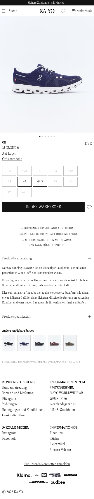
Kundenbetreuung (14, 387)
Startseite (9, 361)
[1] (8, 343)
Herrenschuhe (27, 361)
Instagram (9, 433)
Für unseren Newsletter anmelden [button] (47, 464)
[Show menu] (5, 11)
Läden (54, 438)
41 (40, 171)
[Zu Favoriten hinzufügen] (89, 206)
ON (4, 142)
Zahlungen (9, 404)
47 (9, 192)
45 (55, 181)
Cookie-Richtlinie (14, 415)
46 (70, 181)
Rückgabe (9, 399)
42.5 (70, 171)
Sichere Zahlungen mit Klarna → (47, 3)
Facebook (9, 438)
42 (55, 171)
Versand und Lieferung (17, 393)
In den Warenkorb (43, 206)
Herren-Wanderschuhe (52, 361)
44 (24, 181)
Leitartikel (57, 444)
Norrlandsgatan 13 (63, 404)
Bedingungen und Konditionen (23, 410)
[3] (39, 343)
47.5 (24, 192)
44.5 (40, 181)
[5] (54, 343)
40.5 (24, 171)
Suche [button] (13, 11)
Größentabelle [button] (12, 159)
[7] (70, 343)
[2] (24, 343)
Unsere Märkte (60, 450)
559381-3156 (58, 399)
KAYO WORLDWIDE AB (66, 393)
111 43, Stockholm (62, 410)
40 (9, 171)
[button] (82, 11)
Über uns (56, 433)
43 (9, 181)
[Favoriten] (63, 11)
